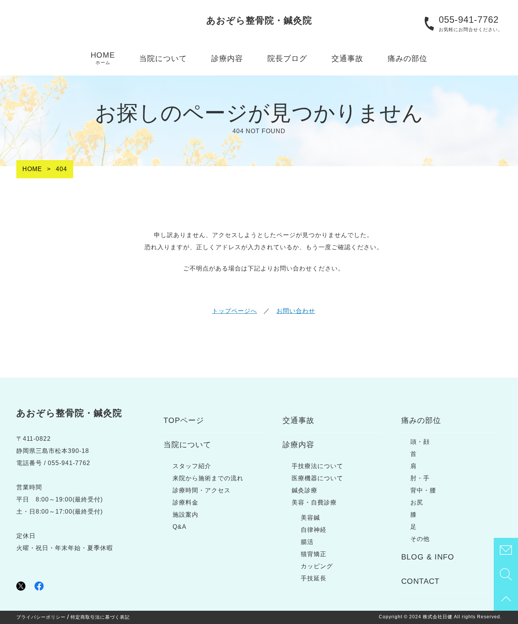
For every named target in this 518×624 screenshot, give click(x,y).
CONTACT (420, 581)
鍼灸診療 (304, 490)
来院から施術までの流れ (208, 478)
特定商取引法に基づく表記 (100, 617)
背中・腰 (423, 490)
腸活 (307, 542)
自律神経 (313, 530)
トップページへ (234, 311)
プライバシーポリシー (41, 617)
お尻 (416, 502)
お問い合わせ (295, 311)
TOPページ (183, 420)
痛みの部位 (407, 58)
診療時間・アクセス (202, 490)
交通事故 (347, 58)
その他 (420, 539)
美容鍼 (310, 517)
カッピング (317, 566)
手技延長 (313, 578)
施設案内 (185, 514)
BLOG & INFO (427, 557)
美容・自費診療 (314, 502)
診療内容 (227, 58)
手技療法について (317, 466)
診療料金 (185, 502)
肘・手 (420, 478)
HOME (103, 58)
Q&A (180, 526)
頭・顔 (420, 442)
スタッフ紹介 (192, 466)
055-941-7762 (469, 19)
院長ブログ (287, 58)
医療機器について (317, 478)
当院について (163, 58)
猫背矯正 (313, 554)
